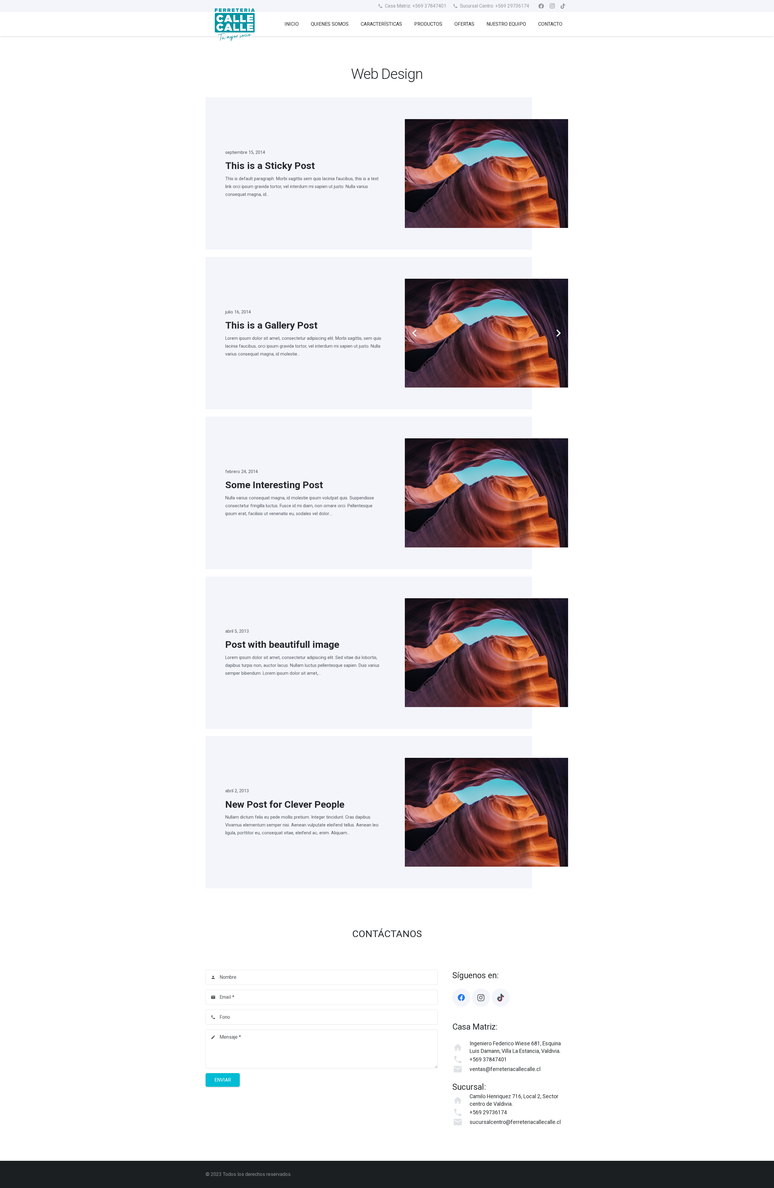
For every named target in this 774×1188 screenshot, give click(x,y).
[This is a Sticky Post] (486, 173)
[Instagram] (552, 6)
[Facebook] (541, 6)
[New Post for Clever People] (486, 812)
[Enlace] (235, 24)
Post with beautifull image (282, 644)
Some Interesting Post (274, 485)
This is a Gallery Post (271, 325)
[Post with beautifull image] (486, 652)
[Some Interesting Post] (486, 492)
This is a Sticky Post (270, 165)
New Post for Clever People (284, 804)
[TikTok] (563, 6)
